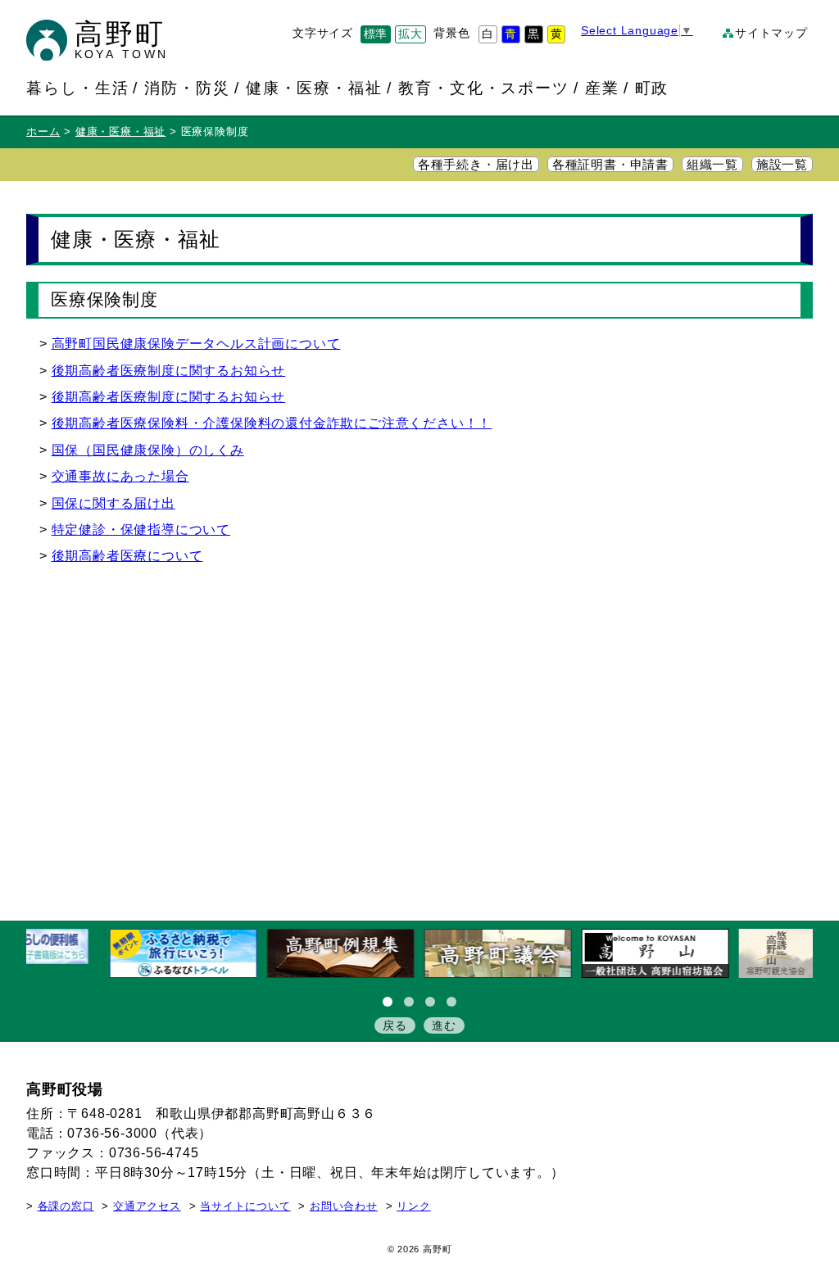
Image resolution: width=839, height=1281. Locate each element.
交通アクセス (147, 1206)
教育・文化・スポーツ (483, 88)
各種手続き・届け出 (476, 164)
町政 (652, 88)
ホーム (43, 132)
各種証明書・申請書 (610, 164)
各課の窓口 (66, 1206)
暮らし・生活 (77, 88)
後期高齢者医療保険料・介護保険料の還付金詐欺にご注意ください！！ (272, 423)
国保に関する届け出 (113, 503)
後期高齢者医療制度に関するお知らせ (169, 371)
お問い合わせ (344, 1206)
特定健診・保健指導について (141, 529)
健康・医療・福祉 (314, 88)
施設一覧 (782, 164)
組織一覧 (712, 164)
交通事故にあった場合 (120, 476)
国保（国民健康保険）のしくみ (148, 450)
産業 (602, 88)
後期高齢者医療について (127, 556)
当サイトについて (245, 1206)
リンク (413, 1206)
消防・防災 (187, 88)
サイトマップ (771, 33)
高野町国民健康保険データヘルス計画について (196, 344)
